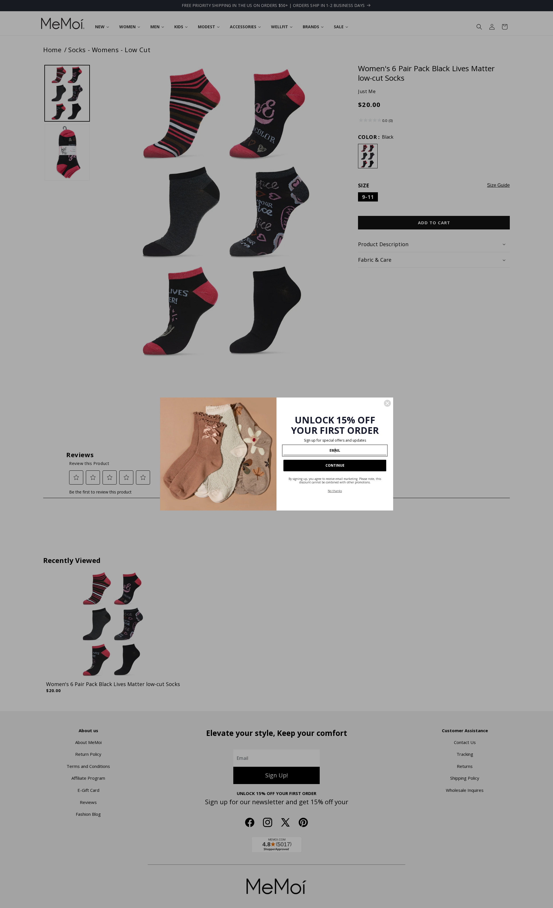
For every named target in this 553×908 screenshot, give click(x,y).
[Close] (387, 403)
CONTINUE (334, 465)
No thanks (335, 491)
